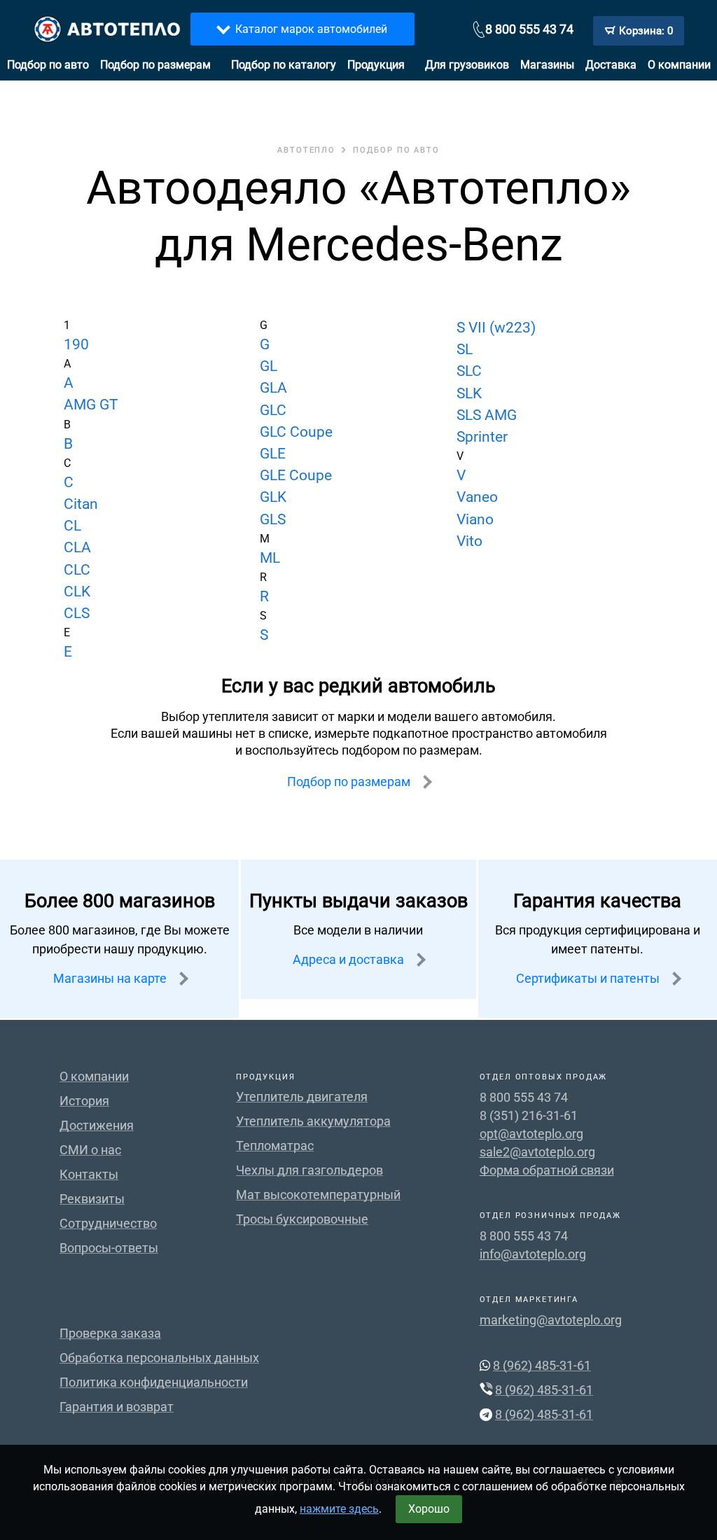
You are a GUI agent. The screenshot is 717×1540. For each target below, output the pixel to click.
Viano (475, 519)
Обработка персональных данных (159, 1357)
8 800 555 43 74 (529, 29)
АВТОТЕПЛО (306, 150)
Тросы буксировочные (302, 1219)
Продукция (376, 64)
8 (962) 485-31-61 (542, 1365)
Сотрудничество (108, 1223)
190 (76, 344)
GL (268, 366)
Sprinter (482, 436)
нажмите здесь (339, 1509)
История (84, 1101)
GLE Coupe (296, 475)
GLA (273, 387)
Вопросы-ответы (109, 1247)
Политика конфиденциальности (154, 1382)
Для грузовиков (467, 64)
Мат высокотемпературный (318, 1194)
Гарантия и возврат (117, 1406)
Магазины (547, 64)
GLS (273, 519)
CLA (77, 547)
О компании (679, 64)
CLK (77, 591)
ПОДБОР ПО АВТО (396, 150)
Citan (81, 504)
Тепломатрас (275, 1145)
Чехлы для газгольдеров (309, 1170)
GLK (273, 497)
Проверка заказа (110, 1333)
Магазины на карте (111, 978)
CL (72, 525)
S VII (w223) (496, 327)
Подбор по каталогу (283, 64)
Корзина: (646, 30)
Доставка (610, 64)
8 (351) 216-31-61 (529, 1115)
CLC (77, 569)
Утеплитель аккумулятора (313, 1121)
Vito (469, 541)
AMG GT (91, 404)
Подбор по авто (48, 64)
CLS (77, 613)
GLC (273, 410)
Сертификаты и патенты (589, 978)
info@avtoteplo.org (533, 1254)
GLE (273, 453)
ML (270, 558)
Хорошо (429, 1509)
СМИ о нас (90, 1149)
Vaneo (477, 497)
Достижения (97, 1125)
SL (465, 349)
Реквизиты (92, 1199)
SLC (469, 371)
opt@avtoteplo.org (531, 1133)
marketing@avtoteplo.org (551, 1319)
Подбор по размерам (155, 64)
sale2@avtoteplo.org (537, 1151)
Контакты (89, 1174)
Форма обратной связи (547, 1170)
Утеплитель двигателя (302, 1096)
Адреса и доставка (350, 959)
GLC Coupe (296, 432)
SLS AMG (487, 415)
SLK (469, 393)
